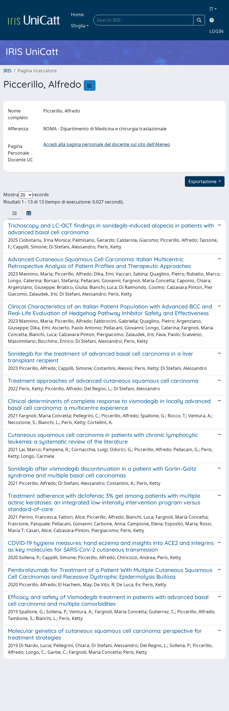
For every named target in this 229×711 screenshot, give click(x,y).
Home (77, 14)
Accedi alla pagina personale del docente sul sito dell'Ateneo (106, 144)
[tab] (15, 213)
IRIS (7, 71)
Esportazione (203, 181)
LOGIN (216, 31)
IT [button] (211, 9)
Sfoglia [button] (78, 26)
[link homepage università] (33, 20)
